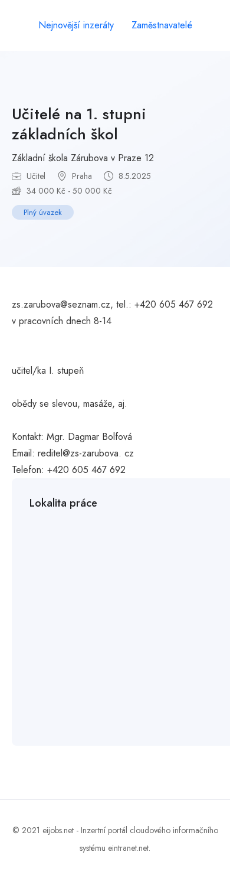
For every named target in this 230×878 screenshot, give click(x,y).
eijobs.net (58, 830)
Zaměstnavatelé (162, 25)
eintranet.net (128, 848)
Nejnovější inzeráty (76, 25)
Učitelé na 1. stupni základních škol (79, 124)
